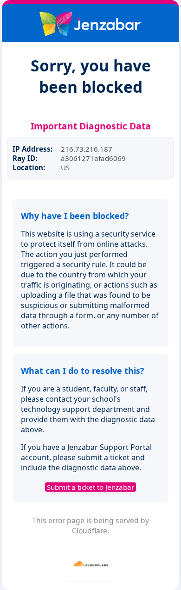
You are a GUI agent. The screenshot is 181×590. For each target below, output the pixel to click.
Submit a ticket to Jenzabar (90, 487)
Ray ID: (25, 158)
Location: (29, 167)
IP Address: (32, 149)
